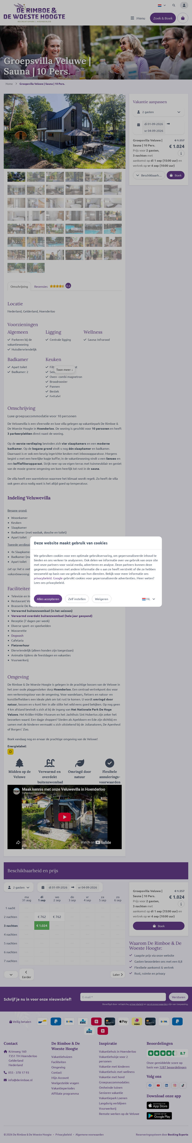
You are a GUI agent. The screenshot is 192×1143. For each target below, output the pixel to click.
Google (58, 578)
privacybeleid (43, 578)
